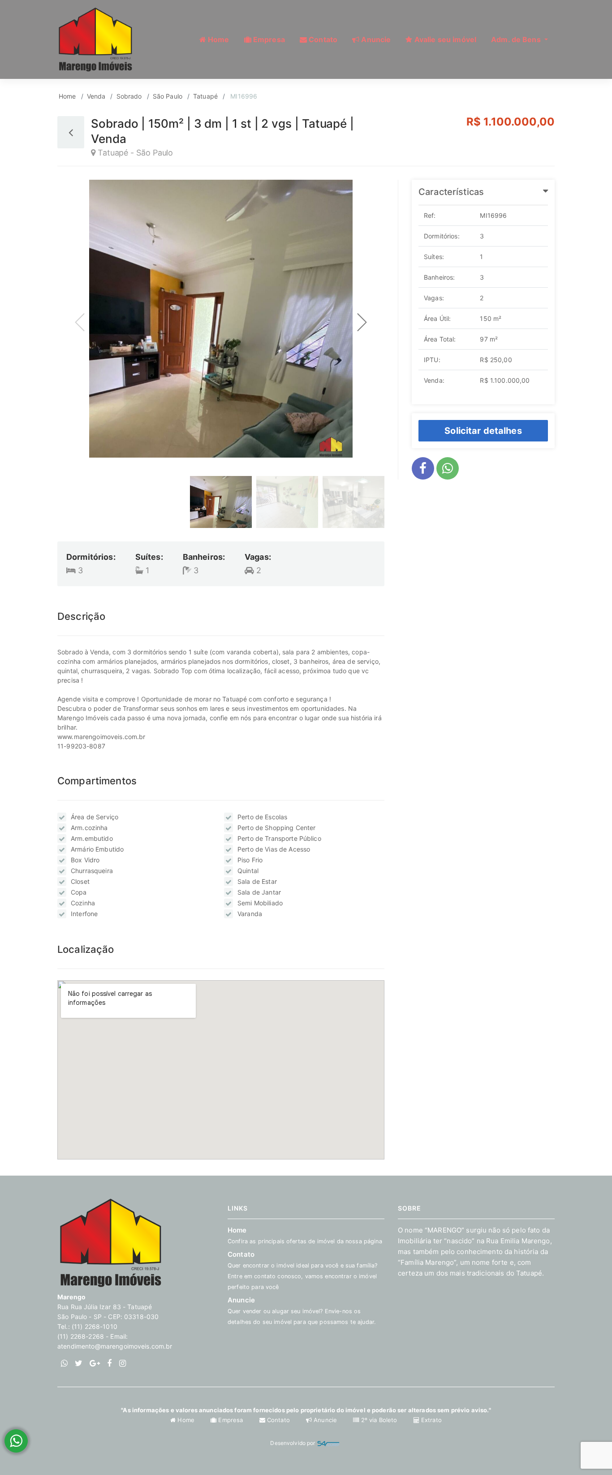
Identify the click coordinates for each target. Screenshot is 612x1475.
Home (67, 96)
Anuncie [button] (375, 39)
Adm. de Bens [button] (517, 39)
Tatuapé (205, 96)
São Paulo (167, 96)
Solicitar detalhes (483, 430)
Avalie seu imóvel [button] (445, 39)
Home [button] (217, 39)
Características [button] (451, 191)
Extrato (430, 1419)
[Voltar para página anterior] (70, 132)
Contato (278, 1419)
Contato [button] (322, 39)
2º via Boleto (379, 1419)
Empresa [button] (268, 39)
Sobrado (129, 96)
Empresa (230, 1419)
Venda (96, 96)
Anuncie (302, 1310)
